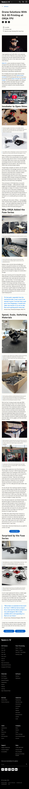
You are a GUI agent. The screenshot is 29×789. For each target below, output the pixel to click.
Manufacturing (19, 702)
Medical (3, 686)
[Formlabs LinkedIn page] (16, 769)
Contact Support (5, 749)
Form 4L (3, 652)
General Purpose (5, 680)
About (17, 728)
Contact (17, 738)
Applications (4, 728)
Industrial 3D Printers (6, 664)
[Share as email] (9, 22)
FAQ (9, 784)
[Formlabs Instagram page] (9, 769)
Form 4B (3, 650)
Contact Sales (19, 749)
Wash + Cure (18, 648)
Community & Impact (20, 736)
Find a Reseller (19, 751)
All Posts (6, 6)
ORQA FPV (4, 63)
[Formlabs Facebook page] (2, 769)
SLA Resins (3, 676)
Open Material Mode (5, 690)
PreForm (17, 676)
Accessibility (4, 751)
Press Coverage (19, 734)
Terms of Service (11, 782)
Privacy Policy (4, 782)
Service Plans (4, 700)
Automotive (18, 704)
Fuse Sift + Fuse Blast (21, 652)
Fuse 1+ (3, 660)
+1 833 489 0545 (19, 747)
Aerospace (18, 706)
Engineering (3, 682)
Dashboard (18, 678)
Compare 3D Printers (6, 667)
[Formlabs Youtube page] (12, 769)
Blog (2, 730)
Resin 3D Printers (5, 662)
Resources (3, 732)
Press (17, 732)
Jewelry (17, 716)
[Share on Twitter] (6, 22)
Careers (17, 730)
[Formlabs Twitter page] (6, 769)
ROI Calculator (4, 736)
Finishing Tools (19, 654)
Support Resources (5, 747)
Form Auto (3, 656)
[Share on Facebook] (3, 22)
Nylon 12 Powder (16, 78)
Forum (2, 738)
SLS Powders (4, 678)
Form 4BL (3, 654)
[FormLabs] (6, 1)
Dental (2, 684)
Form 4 (3, 648)
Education (18, 712)
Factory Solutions (5, 702)
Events (3, 734)
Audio (17, 718)
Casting (3, 688)
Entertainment (19, 714)
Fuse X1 (3, 658)
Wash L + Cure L (19, 650)
